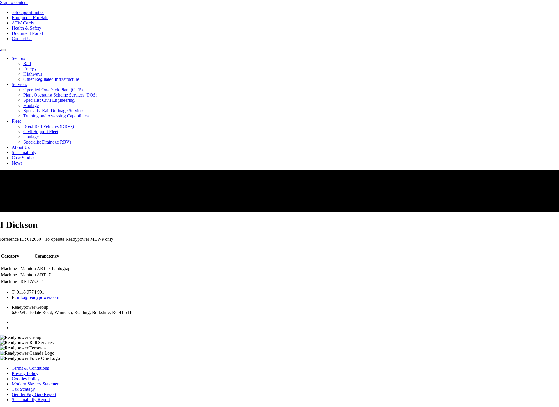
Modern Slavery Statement (36, 383)
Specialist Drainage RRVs (47, 142)
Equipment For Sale (30, 17)
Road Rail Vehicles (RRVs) (48, 126)
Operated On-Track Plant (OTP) (53, 89)
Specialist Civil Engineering (49, 100)
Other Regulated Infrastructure (51, 79)
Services (19, 84)
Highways (32, 74)
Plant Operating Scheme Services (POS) (60, 94)
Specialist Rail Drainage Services (53, 110)
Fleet (16, 121)
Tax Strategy (23, 389)
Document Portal (27, 33)
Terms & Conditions (30, 368)
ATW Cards (23, 22)
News (17, 162)
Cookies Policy (26, 378)
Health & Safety (26, 28)
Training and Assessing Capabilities (56, 115)
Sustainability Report (31, 399)
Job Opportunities (28, 12)
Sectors (18, 58)
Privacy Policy (25, 373)
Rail (27, 63)
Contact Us (22, 38)
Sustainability (24, 152)
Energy (30, 68)
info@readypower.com (38, 297)
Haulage (31, 105)
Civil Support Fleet (40, 131)
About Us (21, 147)
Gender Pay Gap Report (34, 394)
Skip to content (14, 2)
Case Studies (23, 157)
